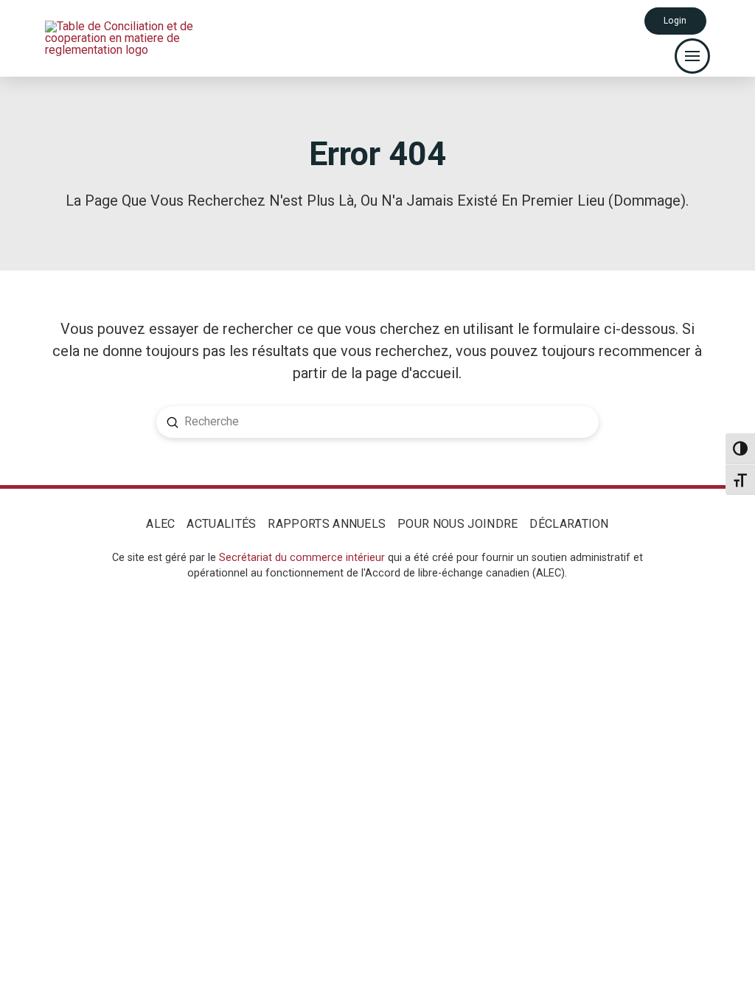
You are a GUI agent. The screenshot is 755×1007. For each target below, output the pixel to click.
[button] (692, 56)
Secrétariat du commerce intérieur (302, 557)
